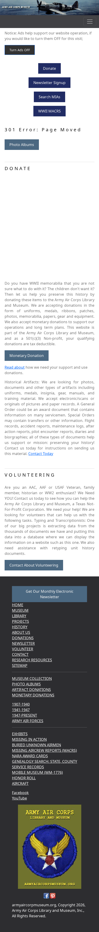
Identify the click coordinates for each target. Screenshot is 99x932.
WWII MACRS (49, 111)
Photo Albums (21, 144)
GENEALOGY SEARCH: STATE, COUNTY (44, 761)
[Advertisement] (49, 227)
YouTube (19, 798)
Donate (49, 68)
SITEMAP (19, 665)
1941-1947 (21, 709)
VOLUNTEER (22, 648)
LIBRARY (19, 615)
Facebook (20, 792)
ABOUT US (21, 632)
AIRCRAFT (20, 783)
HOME (17, 604)
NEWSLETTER (23, 643)
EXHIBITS (20, 733)
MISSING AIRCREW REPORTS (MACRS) (44, 750)
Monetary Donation (26, 355)
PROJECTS (20, 621)
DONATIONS (23, 637)
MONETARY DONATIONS (33, 695)
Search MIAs (49, 96)
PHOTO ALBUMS (26, 684)
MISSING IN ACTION (29, 739)
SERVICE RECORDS (28, 766)
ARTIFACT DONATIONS (31, 689)
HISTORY (19, 626)
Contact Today (40, 453)
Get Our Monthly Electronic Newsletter (49, 594)
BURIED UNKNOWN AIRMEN (36, 744)
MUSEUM (20, 610)
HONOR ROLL (24, 777)
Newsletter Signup (49, 82)
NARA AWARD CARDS (30, 755)
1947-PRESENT (24, 715)
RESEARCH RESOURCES (32, 660)
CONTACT (20, 654)
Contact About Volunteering (33, 565)
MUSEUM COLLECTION (32, 678)
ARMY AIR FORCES (27, 720)
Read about (15, 367)
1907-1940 (21, 704)
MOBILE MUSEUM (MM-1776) (37, 772)
